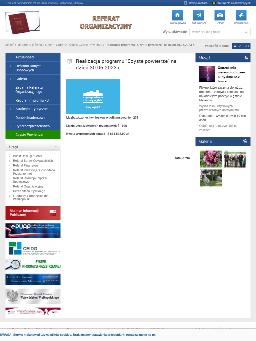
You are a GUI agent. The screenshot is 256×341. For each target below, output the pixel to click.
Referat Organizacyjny (60, 45)
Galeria (220, 18)
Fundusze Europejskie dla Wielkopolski (30, 197)
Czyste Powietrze (90, 45)
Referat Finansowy (25, 165)
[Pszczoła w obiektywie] (211, 166)
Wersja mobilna (198, 2)
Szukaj (246, 32)
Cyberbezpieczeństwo (33, 126)
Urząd (13, 147)
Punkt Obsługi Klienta (27, 156)
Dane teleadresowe (30, 117)
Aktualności (199, 18)
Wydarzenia (241, 18)
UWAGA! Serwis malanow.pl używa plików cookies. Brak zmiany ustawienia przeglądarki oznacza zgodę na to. (78, 335)
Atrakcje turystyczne (32, 108)
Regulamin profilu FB (32, 100)
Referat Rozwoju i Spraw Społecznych (30, 179)
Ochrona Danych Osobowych (29, 67)
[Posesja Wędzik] (211, 185)
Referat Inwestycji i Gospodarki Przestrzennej (34, 172)
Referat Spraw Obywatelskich (33, 161)
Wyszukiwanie (174, 31)
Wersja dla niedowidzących (234, 2)
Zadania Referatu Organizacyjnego (29, 89)
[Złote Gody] (235, 166)
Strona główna (177, 18)
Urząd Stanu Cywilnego (29, 191)
